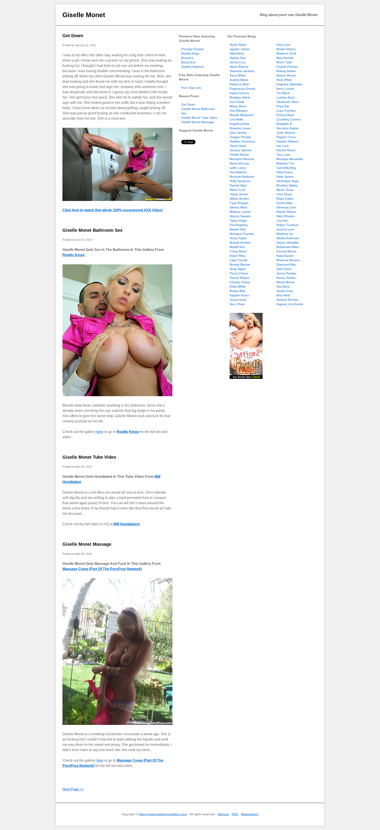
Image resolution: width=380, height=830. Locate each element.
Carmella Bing (286, 168)
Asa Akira (282, 286)
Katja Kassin (285, 255)
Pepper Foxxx (286, 137)
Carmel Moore (286, 251)
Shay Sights (238, 269)
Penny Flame (239, 273)
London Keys (285, 97)
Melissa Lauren (240, 211)
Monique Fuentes (242, 233)
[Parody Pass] (246, 377)
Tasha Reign (238, 220)
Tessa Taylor (238, 238)
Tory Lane (283, 154)
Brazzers (187, 58)
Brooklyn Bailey (287, 185)
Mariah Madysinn (242, 115)
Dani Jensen (238, 132)
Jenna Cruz (238, 62)
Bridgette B (284, 124)
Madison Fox (285, 163)
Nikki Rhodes (285, 216)
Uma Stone (284, 194)
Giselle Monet (83, 14)
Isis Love (282, 146)
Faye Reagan (239, 203)
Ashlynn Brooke (287, 299)
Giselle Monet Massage (86, 544)
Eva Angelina (239, 225)
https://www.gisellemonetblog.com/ (163, 814)
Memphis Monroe (242, 159)
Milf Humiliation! (126, 524)
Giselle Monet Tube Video (89, 457)
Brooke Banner (240, 264)
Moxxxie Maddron (242, 176)
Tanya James (239, 194)
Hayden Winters (287, 141)
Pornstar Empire (192, 49)
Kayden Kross (239, 295)
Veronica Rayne (287, 128)
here (99, 432)
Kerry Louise (285, 88)
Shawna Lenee (240, 128)
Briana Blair (238, 291)
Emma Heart (285, 115)
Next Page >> (73, 789)
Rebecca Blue (239, 84)
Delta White (238, 286)
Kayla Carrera (239, 93)
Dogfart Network (192, 66)
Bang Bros (188, 62)
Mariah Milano (286, 211)
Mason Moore (286, 75)
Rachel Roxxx (286, 150)
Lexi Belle (236, 119)
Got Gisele (237, 102)
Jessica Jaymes (241, 150)
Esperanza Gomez (243, 88)
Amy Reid (283, 295)
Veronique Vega (287, 181)
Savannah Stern (287, 102)
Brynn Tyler (284, 62)
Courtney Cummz (288, 119)
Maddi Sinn (237, 247)
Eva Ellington (239, 110)
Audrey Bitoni (239, 80)
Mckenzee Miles (287, 247)
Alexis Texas (285, 190)
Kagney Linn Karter (289, 304)
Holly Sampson (240, 181)
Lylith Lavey (238, 168)
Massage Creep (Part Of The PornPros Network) (102, 569)
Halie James (285, 176)
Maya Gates (284, 198)
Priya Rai (282, 106)
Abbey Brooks (239, 198)
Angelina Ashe (239, 124)
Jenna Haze (238, 299)
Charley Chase (240, 282)
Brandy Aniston (240, 242)
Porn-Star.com (191, 87)
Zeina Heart (238, 146)
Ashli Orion (284, 269)
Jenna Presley (286, 273)
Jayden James (240, 49)
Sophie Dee (238, 58)
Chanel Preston (287, 66)
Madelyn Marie (240, 97)
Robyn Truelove (287, 225)
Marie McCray (239, 163)
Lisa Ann (282, 220)
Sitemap (223, 814)
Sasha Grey (284, 291)
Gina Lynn (283, 44)
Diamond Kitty (286, 264)
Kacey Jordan (286, 277)
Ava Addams (238, 172)
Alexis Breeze (239, 66)
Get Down (72, 35)
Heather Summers (242, 141)
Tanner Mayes (239, 277)
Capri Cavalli (238, 260)
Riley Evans (284, 172)
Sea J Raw (237, 304)
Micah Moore (285, 282)
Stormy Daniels (240, 216)
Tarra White (238, 75)
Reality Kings (73, 255)
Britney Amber (286, 71)
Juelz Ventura (285, 132)
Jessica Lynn (285, 229)
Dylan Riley (237, 255)
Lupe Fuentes (286, 110)
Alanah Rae (238, 229)
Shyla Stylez (238, 44)
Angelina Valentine (289, 84)
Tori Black (283, 93)
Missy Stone (238, 106)
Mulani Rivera (286, 49)
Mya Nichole (285, 58)
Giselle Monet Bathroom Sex (92, 230)
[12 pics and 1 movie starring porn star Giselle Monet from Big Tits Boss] (117, 164)
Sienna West (238, 207)
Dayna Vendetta (287, 242)
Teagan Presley (240, 137)
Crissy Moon (238, 251)
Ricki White (284, 80)
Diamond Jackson (242, 71)
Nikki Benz (237, 53)
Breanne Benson (288, 260)
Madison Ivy (284, 233)
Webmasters (249, 814)
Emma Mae (284, 203)
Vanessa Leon (286, 207)
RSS (235, 814)
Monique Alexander (289, 159)
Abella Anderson (287, 238)
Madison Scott (286, 53)
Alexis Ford (237, 190)
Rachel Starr (238, 185)
